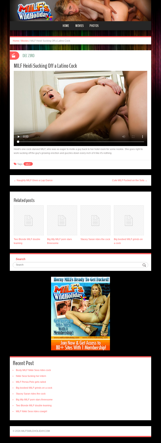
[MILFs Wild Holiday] (80, 10)
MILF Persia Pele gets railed (31, 382)
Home (66, 25)
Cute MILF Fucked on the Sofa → (129, 180)
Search (20, 259)
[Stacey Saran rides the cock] (95, 220)
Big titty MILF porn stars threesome (34, 399)
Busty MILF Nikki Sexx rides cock (33, 370)
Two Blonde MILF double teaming (34, 405)
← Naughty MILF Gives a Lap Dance (33, 180)
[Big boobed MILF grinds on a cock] (129, 220)
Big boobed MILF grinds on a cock (34, 387)
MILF (28, 164)
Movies (79, 25)
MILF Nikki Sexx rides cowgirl (31, 411)
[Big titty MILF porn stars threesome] (62, 220)
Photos (94, 25)
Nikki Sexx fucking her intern (31, 376)
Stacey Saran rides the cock (95, 239)
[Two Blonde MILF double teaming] (29, 220)
